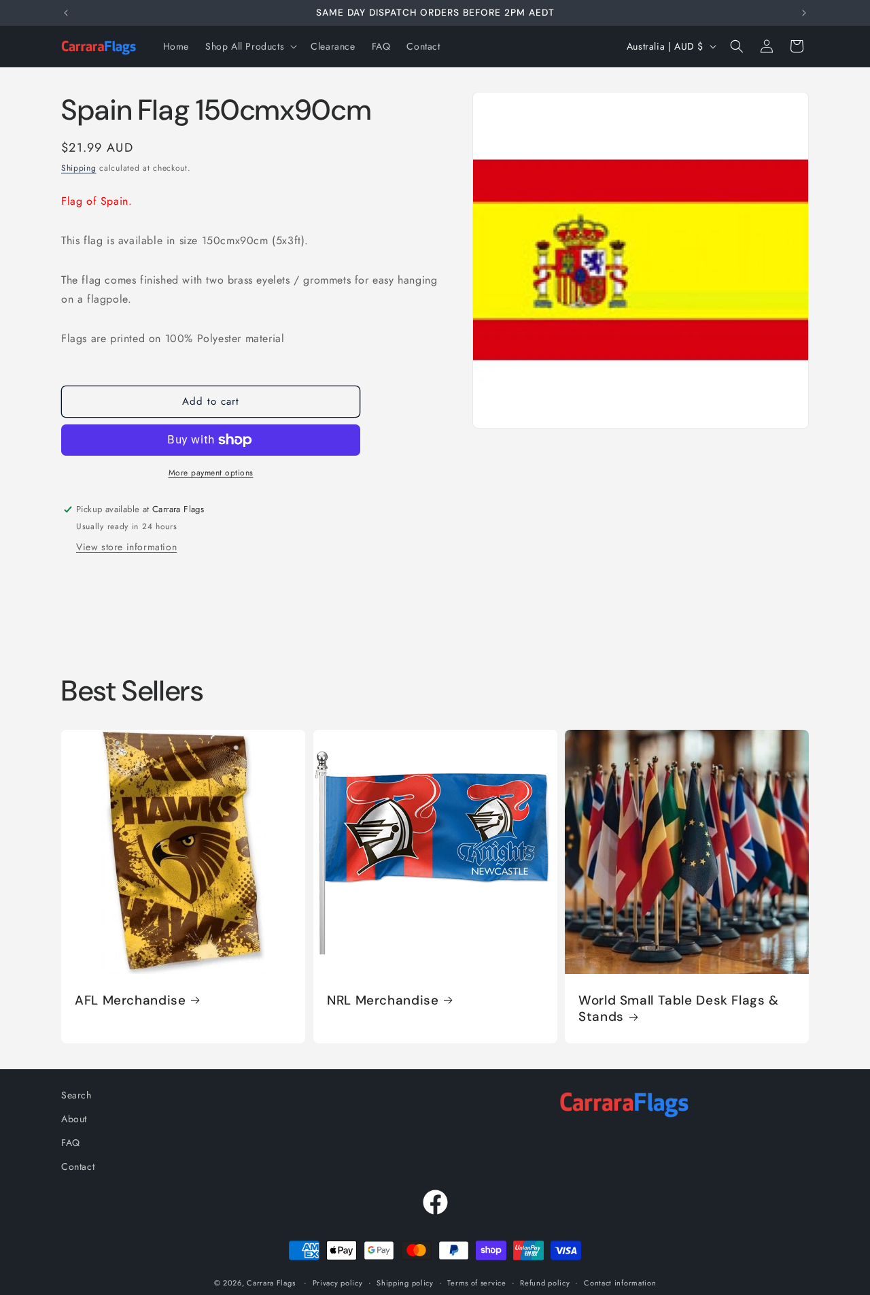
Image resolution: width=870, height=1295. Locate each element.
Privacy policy (338, 1282)
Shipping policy (405, 1282)
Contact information (620, 1282)
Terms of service (476, 1282)
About (74, 1119)
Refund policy (545, 1282)
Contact (77, 1166)
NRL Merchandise (382, 1000)
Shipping (79, 168)
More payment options (211, 473)
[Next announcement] (804, 13)
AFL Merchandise (130, 1000)
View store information (126, 547)
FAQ (70, 1142)
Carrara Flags (271, 1282)
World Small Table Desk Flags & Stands (678, 1008)
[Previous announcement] (66, 13)
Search (76, 1095)
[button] (249, 46)
